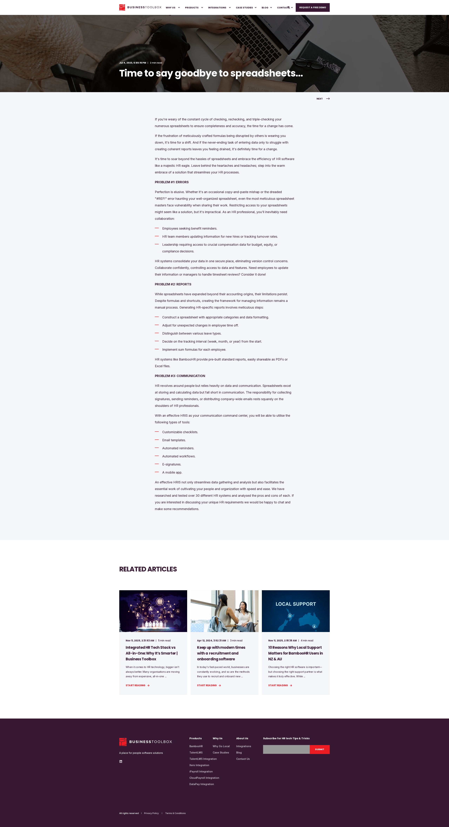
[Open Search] (288, 7)
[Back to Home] (140, 8)
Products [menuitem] (192, 7)
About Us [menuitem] (242, 738)
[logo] (145, 742)
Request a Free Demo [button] (312, 7)
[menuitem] (171, 7)
